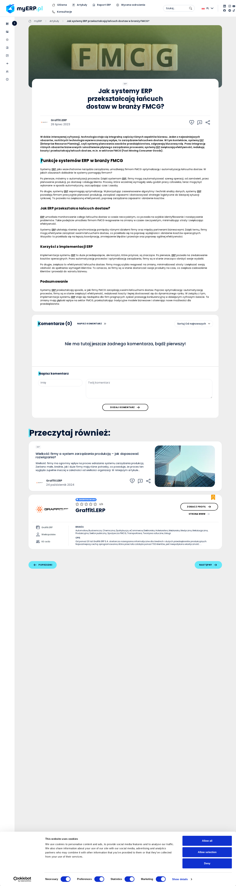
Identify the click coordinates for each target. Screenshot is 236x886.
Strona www (197, 513)
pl (207, 8)
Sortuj (181, 323)
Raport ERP (103, 5)
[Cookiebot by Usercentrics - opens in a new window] (22, 879)
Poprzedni (45, 564)
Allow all (207, 840)
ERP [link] (202, 140)
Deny (207, 863)
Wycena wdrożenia (132, 5)
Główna (61, 5)
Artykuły (81, 5)
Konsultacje (64, 11)
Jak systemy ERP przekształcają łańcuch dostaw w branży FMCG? (108, 21)
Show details (180, 879)
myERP (38, 21)
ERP (125, 83)
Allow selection (207, 852)
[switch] (99, 879)
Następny (205, 564)
